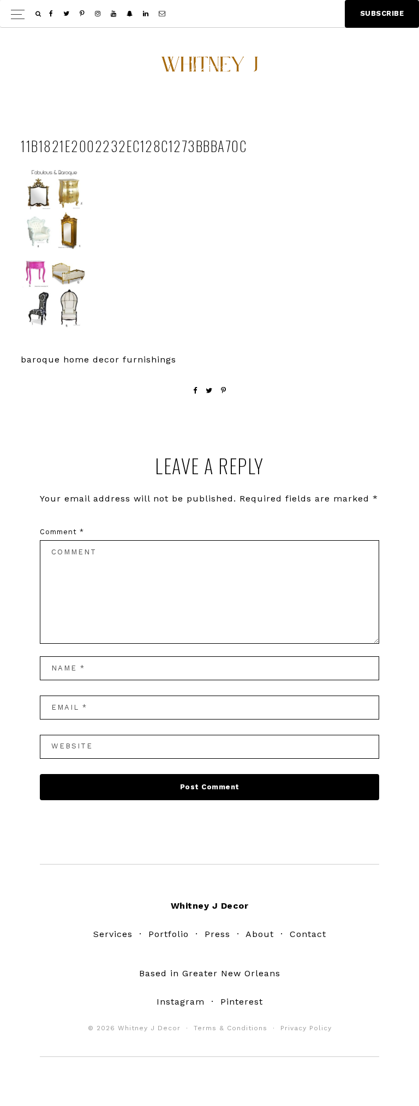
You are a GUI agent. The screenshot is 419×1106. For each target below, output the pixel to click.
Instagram (181, 1001)
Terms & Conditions (230, 1028)
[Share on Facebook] (195, 390)
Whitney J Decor (209, 68)
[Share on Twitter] (209, 390)
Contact (308, 934)
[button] (209, 14)
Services (113, 934)
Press (217, 934)
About (260, 934)
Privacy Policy (306, 1028)
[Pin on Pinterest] (223, 390)
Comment (62, 532)
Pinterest (241, 1001)
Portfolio (168, 934)
